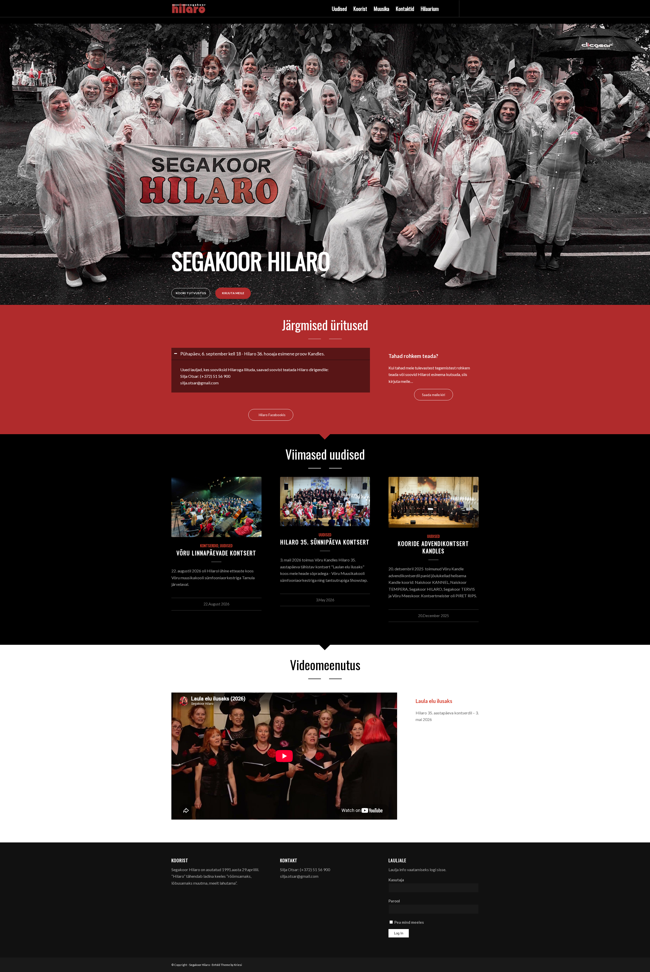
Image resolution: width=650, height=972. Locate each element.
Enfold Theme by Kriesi (227, 964)
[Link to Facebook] (467, 8)
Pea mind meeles (409, 922)
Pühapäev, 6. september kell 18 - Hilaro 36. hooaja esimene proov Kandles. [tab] (252, 353)
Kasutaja (396, 879)
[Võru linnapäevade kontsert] (216, 507)
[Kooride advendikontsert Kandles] (433, 502)
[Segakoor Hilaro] (189, 8)
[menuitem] (339, 8)
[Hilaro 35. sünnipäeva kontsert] (325, 501)
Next (645, 147)
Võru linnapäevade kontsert (216, 552)
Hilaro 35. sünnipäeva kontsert (324, 542)
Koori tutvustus (191, 293)
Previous (4, 147)
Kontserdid (209, 545)
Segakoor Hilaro (199, 964)
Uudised (226, 545)
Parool (394, 901)
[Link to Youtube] (475, 8)
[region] (270, 376)
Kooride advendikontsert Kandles (433, 547)
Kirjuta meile (233, 293)
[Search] (447, 8)
